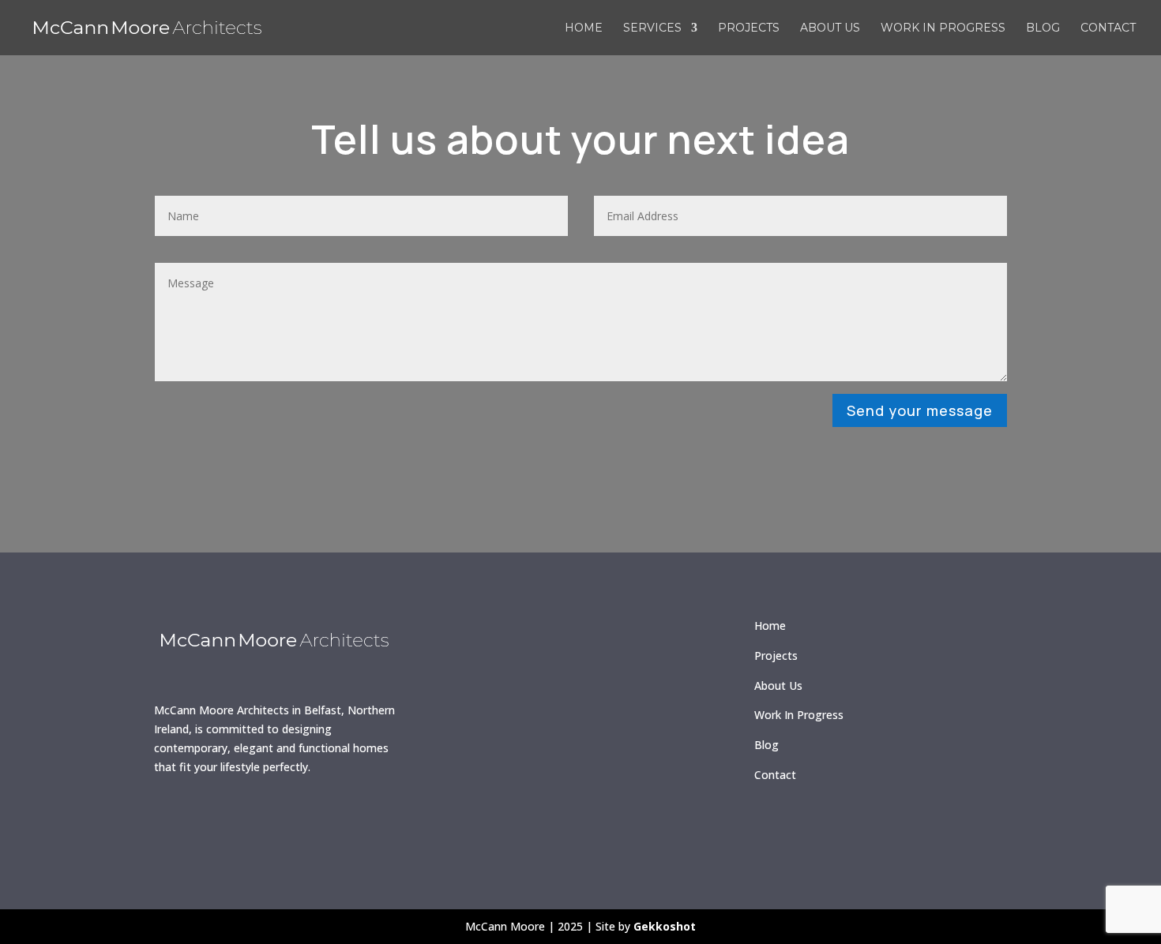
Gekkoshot (664, 926)
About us (830, 28)
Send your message (920, 410)
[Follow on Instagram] (219, 819)
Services (652, 28)
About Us (778, 685)
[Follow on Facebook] (174, 819)
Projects (749, 28)
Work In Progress (799, 714)
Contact (1108, 28)
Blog (1043, 28)
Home (584, 28)
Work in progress (943, 28)
